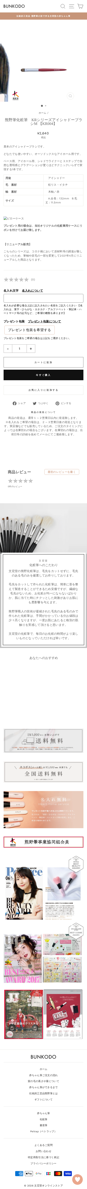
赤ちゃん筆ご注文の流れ (43, 1075)
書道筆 (44, 1125)
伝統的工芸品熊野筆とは (43, 1093)
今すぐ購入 (43, 375)
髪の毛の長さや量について (43, 1081)
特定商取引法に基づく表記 (43, 1157)
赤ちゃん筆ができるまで (43, 1087)
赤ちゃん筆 (43, 1113)
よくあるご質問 (43, 1145)
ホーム (42, 112)
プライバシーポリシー (43, 1163)
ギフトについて (43, 1099)
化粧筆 (44, 1119)
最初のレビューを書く (62, 471)
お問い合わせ (43, 1151)
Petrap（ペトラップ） (43, 1131)
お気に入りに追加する (44, 390)
